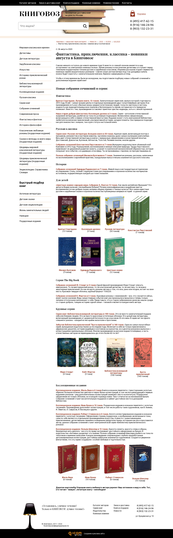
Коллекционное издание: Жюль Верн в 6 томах (79, 390)
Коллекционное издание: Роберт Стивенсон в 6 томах (82, 414)
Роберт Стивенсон (114, 477)
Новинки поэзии (111, 3)
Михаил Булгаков (67, 270)
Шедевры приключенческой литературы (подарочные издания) (33, 161)
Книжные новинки (91, 3)
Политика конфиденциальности (56, 526)
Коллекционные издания (31, 92)
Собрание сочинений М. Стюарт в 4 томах (76, 285)
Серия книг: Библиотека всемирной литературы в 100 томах (85, 314)
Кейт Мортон (88, 372)
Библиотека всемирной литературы (116, 372)
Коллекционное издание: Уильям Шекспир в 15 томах (82, 429)
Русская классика (27, 97)
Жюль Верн (67, 477)
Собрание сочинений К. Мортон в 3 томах (76, 296)
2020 (101, 42)
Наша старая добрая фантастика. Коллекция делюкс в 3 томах (86, 114)
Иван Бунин (90, 477)
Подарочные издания (30, 221)
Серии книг (24, 103)
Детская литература (29, 58)
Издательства (99, 511)
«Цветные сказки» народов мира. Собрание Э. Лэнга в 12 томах (86, 185)
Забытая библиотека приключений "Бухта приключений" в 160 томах (90, 325)
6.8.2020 (117, 42)
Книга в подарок (71, 3)
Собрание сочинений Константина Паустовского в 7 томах (84, 145)
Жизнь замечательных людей (34, 210)
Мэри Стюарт (66, 372)
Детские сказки (27, 199)
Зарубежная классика (29, 64)
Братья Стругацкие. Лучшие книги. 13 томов (77, 101)
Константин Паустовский (140, 230)
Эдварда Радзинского (91, 270)
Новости (93, 42)
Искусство (24, 69)
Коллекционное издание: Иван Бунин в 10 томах (79, 405)
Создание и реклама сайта (94, 533)
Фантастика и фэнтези (30, 119)
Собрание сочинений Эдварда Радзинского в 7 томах (81, 169)
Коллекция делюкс (91, 229)
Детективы (25, 53)
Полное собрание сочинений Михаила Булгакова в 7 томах (84, 155)
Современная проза (29, 114)
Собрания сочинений (29, 108)
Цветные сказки (115, 270)
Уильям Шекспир (140, 478)
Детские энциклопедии (30, 204)
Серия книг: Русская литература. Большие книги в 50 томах (84, 134)
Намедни (23, 216)
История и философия (30, 125)
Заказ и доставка (121, 505)
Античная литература (30, 193)
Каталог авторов (27, 3)
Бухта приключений (143, 373)
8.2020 (108, 42)
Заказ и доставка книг (49, 3)
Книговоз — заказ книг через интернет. (71, 42)
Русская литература (114, 229)
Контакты (127, 3)
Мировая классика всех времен (34, 47)
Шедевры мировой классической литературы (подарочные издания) (32, 150)
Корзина (141, 14)
